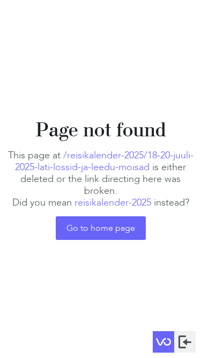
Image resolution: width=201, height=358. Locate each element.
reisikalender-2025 (113, 202)
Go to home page (100, 228)
